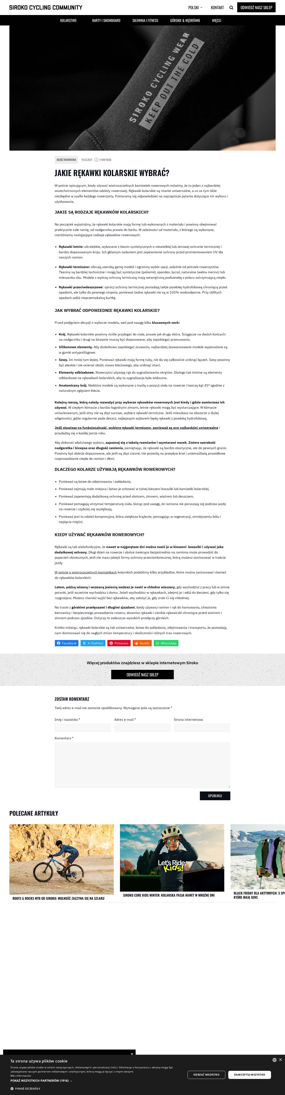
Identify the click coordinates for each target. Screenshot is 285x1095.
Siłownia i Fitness (145, 20)
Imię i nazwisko (67, 719)
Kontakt (217, 7)
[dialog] (142, 1075)
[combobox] (274, 1060)
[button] (198, 7)
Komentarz (64, 738)
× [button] (280, 1059)
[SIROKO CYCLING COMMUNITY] (45, 7)
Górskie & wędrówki (185, 20)
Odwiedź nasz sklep (256, 7)
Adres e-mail (125, 719)
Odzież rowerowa (66, 160)
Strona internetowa (188, 719)
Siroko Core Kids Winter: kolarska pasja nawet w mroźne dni (169, 895)
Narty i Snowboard (106, 20)
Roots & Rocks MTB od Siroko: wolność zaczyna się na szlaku (58, 898)
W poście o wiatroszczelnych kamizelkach (86, 572)
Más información (20, 1075)
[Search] (231, 7)
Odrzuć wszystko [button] (206, 1074)
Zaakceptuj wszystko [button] (249, 1074)
